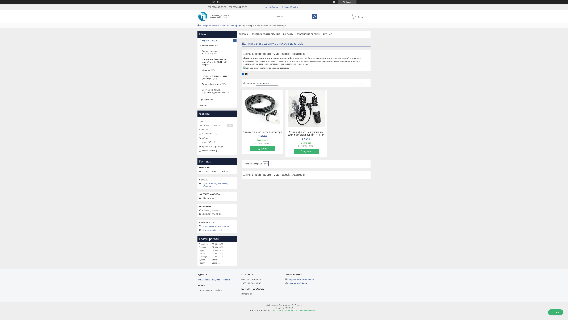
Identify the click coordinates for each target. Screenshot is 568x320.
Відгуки (203, 105)
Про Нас (327, 34)
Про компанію (206, 99)
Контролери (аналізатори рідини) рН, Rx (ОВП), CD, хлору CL (214, 62)
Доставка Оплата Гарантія (266, 34)
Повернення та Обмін (308, 34)
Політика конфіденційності (307, 310)
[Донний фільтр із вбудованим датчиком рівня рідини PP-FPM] (306, 108)
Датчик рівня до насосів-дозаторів (262, 132)
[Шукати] (314, 16)
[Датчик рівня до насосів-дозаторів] (262, 108)
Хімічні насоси (209, 45)
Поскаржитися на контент (283, 310)
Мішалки (206, 70)
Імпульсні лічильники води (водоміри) (214, 77)
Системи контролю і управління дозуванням (213, 91)
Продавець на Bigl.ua (284, 308)
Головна (243, 34)
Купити (264, 149)
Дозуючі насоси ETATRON (209, 52)
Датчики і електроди (231, 25)
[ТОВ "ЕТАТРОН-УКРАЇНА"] (202, 16)
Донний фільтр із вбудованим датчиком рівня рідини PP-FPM (306, 133)
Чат (558, 312)
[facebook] (243, 74)
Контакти (288, 34)
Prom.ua (298, 305)
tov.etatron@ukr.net (212, 230)
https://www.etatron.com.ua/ (216, 226)
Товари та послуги (210, 25)
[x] (246, 74)
